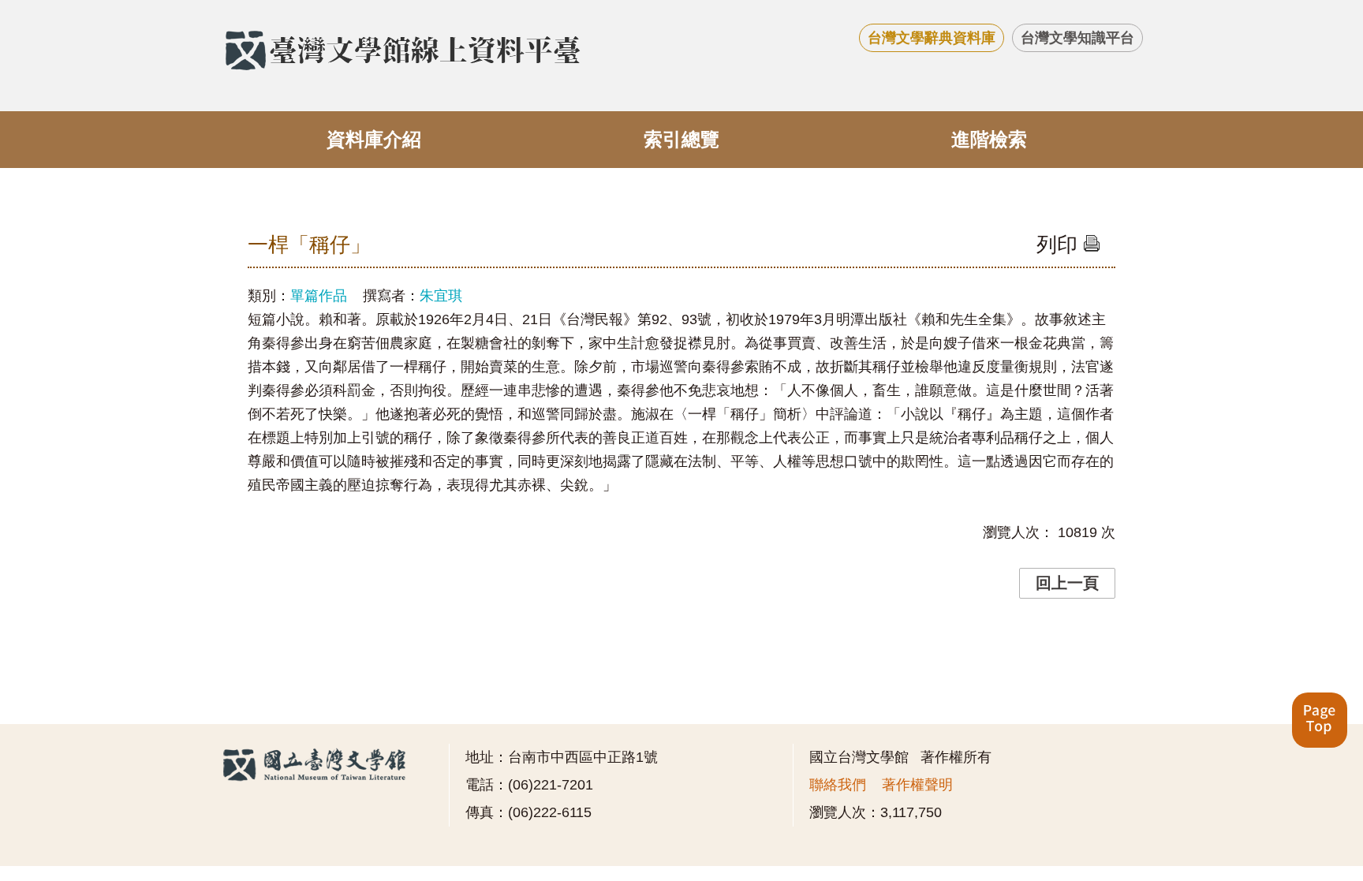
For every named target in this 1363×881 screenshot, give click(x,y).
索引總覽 (681, 139)
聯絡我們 (837, 785)
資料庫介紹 (374, 139)
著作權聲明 (917, 785)
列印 (1059, 244)
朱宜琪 (441, 296)
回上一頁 (1067, 583)
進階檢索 (989, 139)
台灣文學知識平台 (1077, 38)
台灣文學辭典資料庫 (931, 38)
